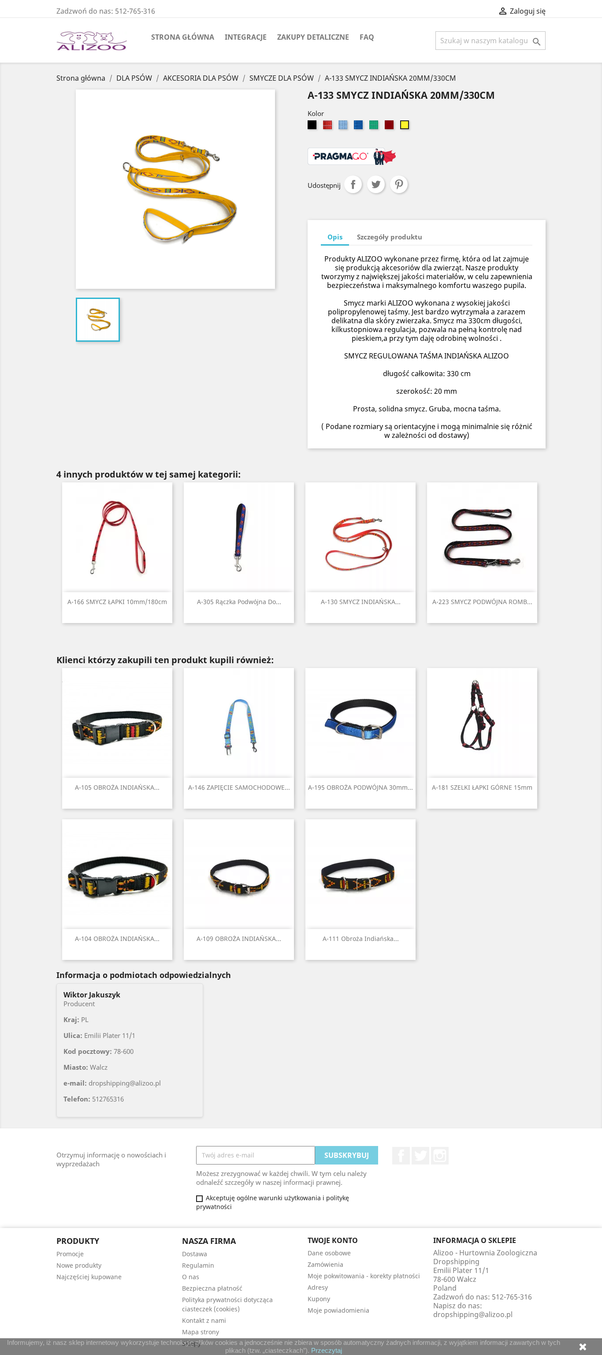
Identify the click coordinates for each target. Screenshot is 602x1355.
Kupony (319, 1299)
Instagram (440, 1156)
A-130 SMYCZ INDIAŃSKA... (361, 601)
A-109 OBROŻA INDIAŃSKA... (239, 938)
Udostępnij (353, 184)
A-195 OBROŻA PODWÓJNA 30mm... (360, 787)
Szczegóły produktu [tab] (389, 236)
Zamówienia (325, 1264)
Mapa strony (200, 1332)
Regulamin (198, 1265)
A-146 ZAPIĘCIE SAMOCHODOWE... (239, 787)
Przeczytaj (326, 1350)
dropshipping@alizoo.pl (473, 1314)
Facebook (401, 1156)
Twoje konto (333, 1240)
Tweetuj (376, 184)
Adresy (318, 1287)
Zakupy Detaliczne (313, 37)
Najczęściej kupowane (89, 1277)
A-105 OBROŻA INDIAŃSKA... (117, 787)
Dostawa (194, 1254)
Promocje (70, 1254)
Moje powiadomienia (338, 1310)
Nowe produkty (78, 1265)
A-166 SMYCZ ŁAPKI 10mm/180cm (117, 601)
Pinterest (399, 184)
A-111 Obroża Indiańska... (361, 938)
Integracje (246, 37)
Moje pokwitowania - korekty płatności (364, 1276)
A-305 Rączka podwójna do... (239, 601)
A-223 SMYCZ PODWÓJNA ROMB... (482, 601)
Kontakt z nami (204, 1320)
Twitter (420, 1156)
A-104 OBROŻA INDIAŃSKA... (117, 938)
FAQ (367, 37)
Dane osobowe (329, 1253)
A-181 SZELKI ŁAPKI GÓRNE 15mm (482, 787)
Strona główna (182, 37)
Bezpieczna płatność (212, 1288)
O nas (190, 1277)
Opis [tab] (334, 236)
